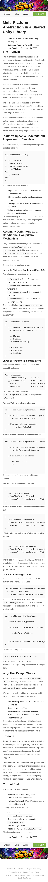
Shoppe (7, 14)
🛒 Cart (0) (39, 14)
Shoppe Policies (15, 872)
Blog (17, 14)
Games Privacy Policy (31, 872)
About (25, 14)
